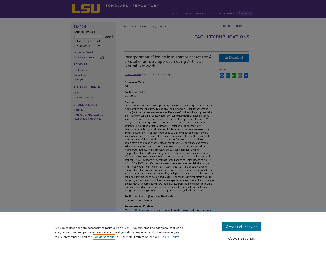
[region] (163, 232)
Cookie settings (104, 237)
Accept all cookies (241, 226)
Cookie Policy (170, 237)
